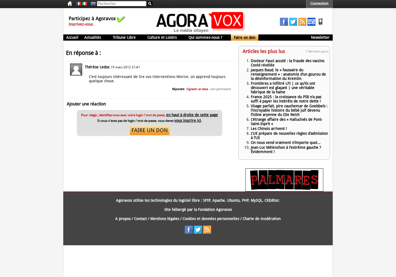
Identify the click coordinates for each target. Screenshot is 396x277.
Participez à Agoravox (92, 18)
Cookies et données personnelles (211, 218)
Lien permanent (220, 89)
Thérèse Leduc (97, 67)
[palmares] (284, 190)
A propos (123, 218)
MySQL (256, 200)
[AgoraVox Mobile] (321, 24)
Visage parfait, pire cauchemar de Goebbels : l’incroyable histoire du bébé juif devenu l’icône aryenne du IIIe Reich (289, 110)
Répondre (178, 89)
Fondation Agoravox (215, 209)
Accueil (72, 37)
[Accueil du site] (200, 32)
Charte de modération (262, 218)
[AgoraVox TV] (311, 24)
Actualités (92, 37)
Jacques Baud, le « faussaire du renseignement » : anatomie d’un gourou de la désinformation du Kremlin (288, 74)
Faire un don (244, 37)
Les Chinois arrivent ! (269, 128)
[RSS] (302, 24)
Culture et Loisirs (162, 37)
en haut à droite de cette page (192, 115)
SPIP (206, 200)
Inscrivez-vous (81, 24)
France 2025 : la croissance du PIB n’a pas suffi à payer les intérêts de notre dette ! (286, 99)
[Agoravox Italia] (84, 4)
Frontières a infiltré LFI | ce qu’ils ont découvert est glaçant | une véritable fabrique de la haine (283, 87)
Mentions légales (164, 218)
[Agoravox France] (78, 4)
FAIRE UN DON (149, 130)
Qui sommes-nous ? (205, 37)
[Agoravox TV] (92, 4)
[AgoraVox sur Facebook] (284, 24)
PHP (245, 200)
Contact (140, 218)
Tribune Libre (124, 37)
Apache (219, 200)
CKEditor (272, 200)
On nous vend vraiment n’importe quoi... (286, 142)
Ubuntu (233, 200)
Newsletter (320, 37)
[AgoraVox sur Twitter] (293, 24)
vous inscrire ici (187, 120)
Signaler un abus (197, 89)
